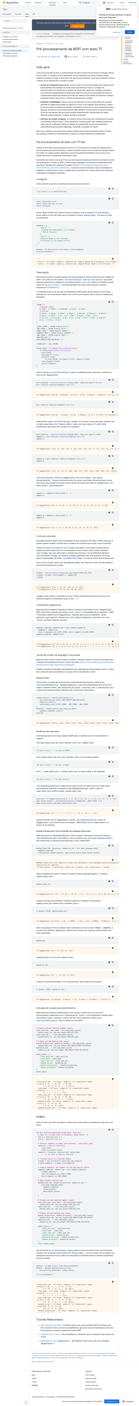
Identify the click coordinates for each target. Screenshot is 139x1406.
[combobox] (89, 3)
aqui (57, 287)
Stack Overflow (90, 1382)
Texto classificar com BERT (51, 1325)
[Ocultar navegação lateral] (26, 1402)
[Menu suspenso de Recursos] (58, 2)
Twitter (34, 1382)
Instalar (28, 3)
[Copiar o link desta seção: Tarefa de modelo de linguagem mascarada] (82, 655)
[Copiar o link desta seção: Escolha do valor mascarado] (61, 731)
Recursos (52, 3)
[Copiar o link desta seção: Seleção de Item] (51, 678)
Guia (27, 14)
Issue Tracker (90, 1375)
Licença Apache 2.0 (82, 1355)
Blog (33, 1375)
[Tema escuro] (109, 188)
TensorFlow (40, 44)
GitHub (122, 3)
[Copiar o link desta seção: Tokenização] (51, 272)
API (34, 14)
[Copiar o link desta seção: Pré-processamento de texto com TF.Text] (87, 142)
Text (5, 9)
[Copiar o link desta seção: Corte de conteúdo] (58, 536)
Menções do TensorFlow (93, 1389)
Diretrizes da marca (92, 1385)
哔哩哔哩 (35, 1385)
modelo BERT (86, 282)
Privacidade (51, 1397)
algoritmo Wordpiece (52, 285)
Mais (65, 3)
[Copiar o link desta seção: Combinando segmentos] (63, 605)
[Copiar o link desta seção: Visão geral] (51, 67)
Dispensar (116, 32)
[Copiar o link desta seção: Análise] (47, 1117)
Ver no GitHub (73, 57)
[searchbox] (15, 21)
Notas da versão (91, 1378)
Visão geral (7, 14)
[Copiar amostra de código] (113, 188)
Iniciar (129, 32)
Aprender (38, 3)
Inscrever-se (112, 1401)
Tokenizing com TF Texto (50, 1334)
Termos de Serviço (38, 1397)
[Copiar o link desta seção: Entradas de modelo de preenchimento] (78, 1008)
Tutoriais (18, 14)
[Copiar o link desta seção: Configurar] (49, 179)
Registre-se (77, 26)
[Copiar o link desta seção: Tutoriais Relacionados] (65, 1320)
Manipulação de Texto (55, 1341)
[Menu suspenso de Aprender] (44, 2)
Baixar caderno (91, 57)
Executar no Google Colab (50, 57)
